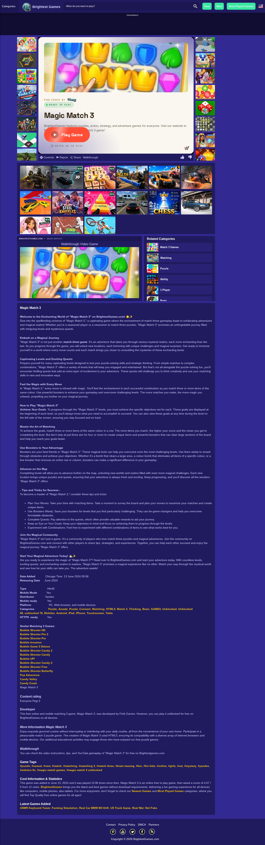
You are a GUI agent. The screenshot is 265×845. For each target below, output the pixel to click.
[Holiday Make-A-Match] (205, 76)
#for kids (149, 765)
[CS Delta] (132, 178)
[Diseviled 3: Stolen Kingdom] (26, 124)
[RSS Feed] (151, 831)
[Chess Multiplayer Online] (164, 203)
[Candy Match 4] (26, 76)
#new (46, 765)
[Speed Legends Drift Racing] (196, 203)
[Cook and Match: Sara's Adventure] (26, 44)
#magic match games (51, 770)
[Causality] (26, 140)
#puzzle (25, 765)
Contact (111, 824)
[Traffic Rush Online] (132, 203)
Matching (165, 257)
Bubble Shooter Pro (33, 638)
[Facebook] (142, 831)
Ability (164, 279)
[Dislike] (190, 157)
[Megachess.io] (205, 124)
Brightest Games (45, 7)
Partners (154, 824)
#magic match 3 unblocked (84, 770)
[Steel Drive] (164, 178)
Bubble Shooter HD (32, 630)
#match (57, 765)
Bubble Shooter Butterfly (36, 671)
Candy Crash (28, 683)
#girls (172, 765)
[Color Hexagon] (26, 60)
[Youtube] (122, 831)
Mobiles (49, 613)
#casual (37, 765)
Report (63, 157)
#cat (180, 765)
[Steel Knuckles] (67, 203)
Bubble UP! (27, 658)
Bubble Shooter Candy (35, 654)
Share (77, 157)
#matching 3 (87, 765)
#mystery (190, 765)
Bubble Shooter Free (33, 666)
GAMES (156, 609)
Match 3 (122, 609)
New (207, 6)
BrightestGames (51, 786)
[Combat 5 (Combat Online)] (35, 178)
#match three (105, 765)
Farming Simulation (65, 807)
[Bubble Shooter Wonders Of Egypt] (205, 140)
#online (162, 765)
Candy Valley (28, 679)
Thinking (135, 609)
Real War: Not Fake (144, 807)
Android (61, 613)
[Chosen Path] (205, 44)
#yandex (203, 765)
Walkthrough (90, 157)
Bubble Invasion (31, 642)
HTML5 (110, 609)
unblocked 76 (34, 613)
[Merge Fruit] (205, 92)
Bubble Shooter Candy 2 (36, 650)
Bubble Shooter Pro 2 (34, 634)
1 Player (165, 289)
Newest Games (141, 791)
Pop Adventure (30, 675)
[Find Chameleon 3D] (67, 228)
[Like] (182, 157)
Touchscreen (95, 613)
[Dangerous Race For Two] (35, 203)
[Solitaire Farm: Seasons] (205, 60)
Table (109, 613)
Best (219, 6)
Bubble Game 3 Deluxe (35, 646)
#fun (139, 765)
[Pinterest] (113, 831)
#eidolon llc (28, 770)
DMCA (142, 824)
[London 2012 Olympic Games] (26, 156)
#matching (70, 765)
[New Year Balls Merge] (205, 156)
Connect (85, 609)
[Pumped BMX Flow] (99, 228)
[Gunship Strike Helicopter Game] (196, 178)
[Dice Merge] (205, 108)
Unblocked (169, 609)
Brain (163, 300)
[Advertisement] (132, 25)
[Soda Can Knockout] (26, 92)
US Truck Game (120, 807)
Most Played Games (241, 6)
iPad (71, 613)
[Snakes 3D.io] (26, 108)
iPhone (80, 613)
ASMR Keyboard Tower (35, 807)
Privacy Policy (126, 824)
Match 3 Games (169, 247)
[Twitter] (132, 831)
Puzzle (164, 268)
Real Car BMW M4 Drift (94, 807)
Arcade (63, 609)
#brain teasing (124, 765)
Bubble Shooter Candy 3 (36, 662)
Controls (48, 157)
